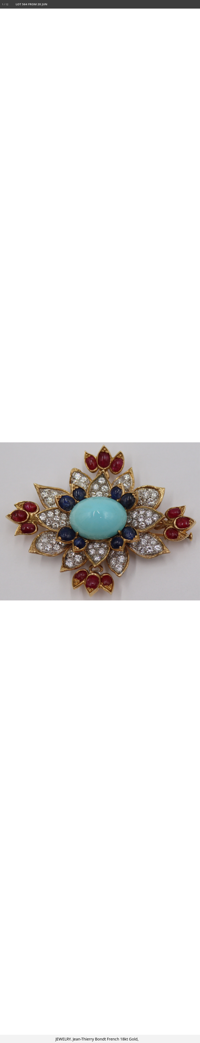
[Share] (187, 4)
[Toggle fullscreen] (178, 4)
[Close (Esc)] (195, 4)
